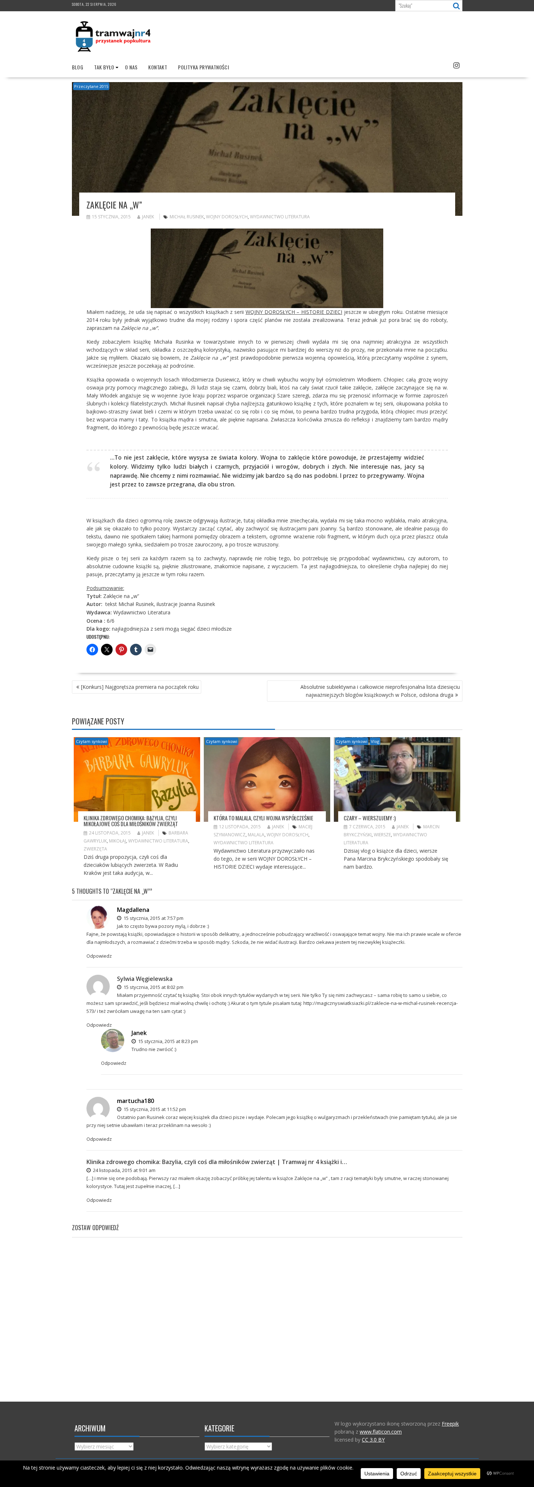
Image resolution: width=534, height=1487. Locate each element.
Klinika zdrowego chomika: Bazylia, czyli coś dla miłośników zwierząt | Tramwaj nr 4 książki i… (216, 1162)
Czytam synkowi (91, 741)
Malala (256, 835)
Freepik (450, 1423)
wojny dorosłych (227, 217)
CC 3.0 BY (373, 1439)
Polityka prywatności (203, 67)
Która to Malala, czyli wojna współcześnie (263, 818)
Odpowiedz (99, 956)
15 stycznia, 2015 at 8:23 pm (167, 1041)
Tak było (104, 67)
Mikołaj (117, 841)
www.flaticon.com (381, 1431)
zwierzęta (95, 849)
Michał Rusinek (187, 217)
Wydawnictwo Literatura (280, 217)
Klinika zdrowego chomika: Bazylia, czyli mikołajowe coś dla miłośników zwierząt (131, 821)
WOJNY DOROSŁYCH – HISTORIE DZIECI (294, 311)
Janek (148, 217)
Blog (78, 67)
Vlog (375, 741)
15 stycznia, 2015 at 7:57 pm (152, 918)
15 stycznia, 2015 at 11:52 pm (154, 1109)
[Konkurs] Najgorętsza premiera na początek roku (140, 686)
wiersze (382, 835)
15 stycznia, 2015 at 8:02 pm (152, 987)
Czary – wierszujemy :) (370, 818)
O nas (131, 67)
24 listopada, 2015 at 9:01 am (123, 1170)
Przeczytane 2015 (91, 86)
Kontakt (157, 67)
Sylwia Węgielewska (145, 979)
